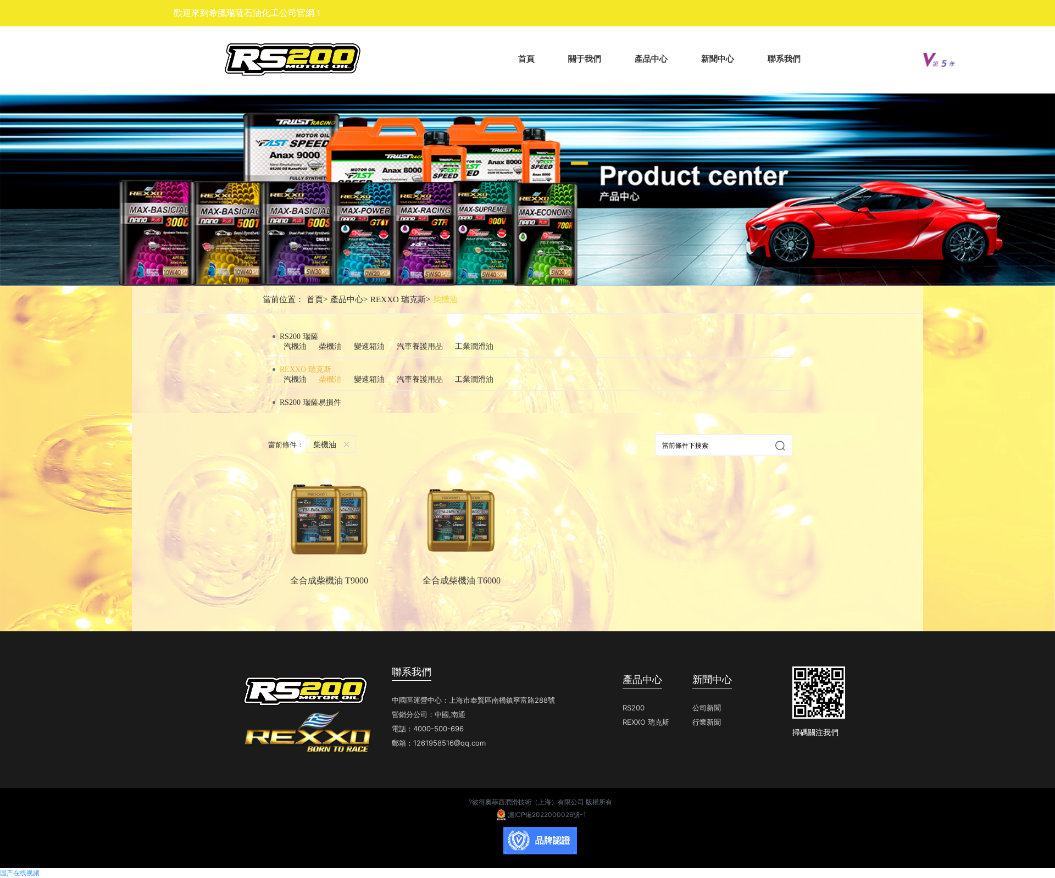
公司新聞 (706, 707)
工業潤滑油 (474, 346)
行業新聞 (706, 722)
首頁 (317, 299)
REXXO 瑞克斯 (400, 299)
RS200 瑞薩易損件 (310, 402)
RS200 (634, 707)
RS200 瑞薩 (299, 336)
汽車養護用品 (420, 346)
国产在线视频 (20, 873)
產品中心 (349, 299)
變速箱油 (369, 346)
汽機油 (295, 346)
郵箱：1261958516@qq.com (439, 742)
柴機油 (445, 299)
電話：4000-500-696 (428, 728)
